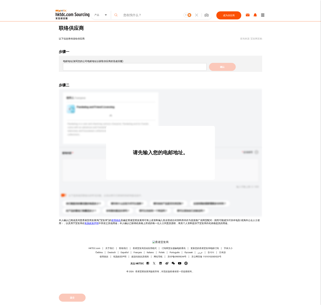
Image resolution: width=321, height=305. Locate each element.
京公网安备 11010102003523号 (206, 256)
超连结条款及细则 (140, 256)
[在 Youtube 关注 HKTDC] (179, 263)
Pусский (189, 252)
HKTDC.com (94, 248)
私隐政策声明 (92, 223)
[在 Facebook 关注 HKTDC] (147, 263)
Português (175, 252)
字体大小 (228, 248)
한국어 (211, 252)
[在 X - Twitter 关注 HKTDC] (154, 263)
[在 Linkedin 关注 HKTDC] (160, 263)
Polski (162, 252)
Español (125, 252)
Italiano (150, 252)
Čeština (99, 252)
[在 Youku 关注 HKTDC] (186, 263)
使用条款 (116, 220)
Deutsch (112, 252)
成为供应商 (229, 15)
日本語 (222, 252)
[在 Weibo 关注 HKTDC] (167, 263)
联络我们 (123, 248)
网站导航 (158, 256)
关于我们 (109, 248)
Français (138, 252)
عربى (200, 252)
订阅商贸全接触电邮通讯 (174, 248)
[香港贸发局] (160, 242)
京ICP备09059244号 (177, 256)
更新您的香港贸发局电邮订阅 (205, 248)
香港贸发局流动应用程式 (145, 248)
